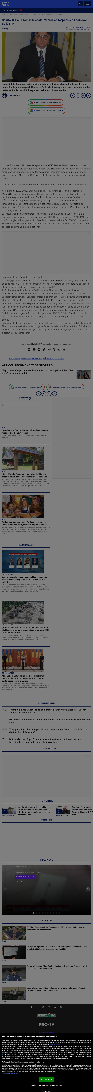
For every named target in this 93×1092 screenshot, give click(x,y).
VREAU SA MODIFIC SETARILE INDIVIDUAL (46, 1085)
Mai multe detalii (55, 1044)
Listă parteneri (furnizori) (10, 1073)
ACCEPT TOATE (46, 1079)
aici (3, 1054)
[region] (46, 1062)
